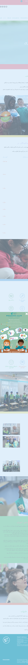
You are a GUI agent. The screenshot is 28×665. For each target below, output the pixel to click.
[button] (26, 314)
